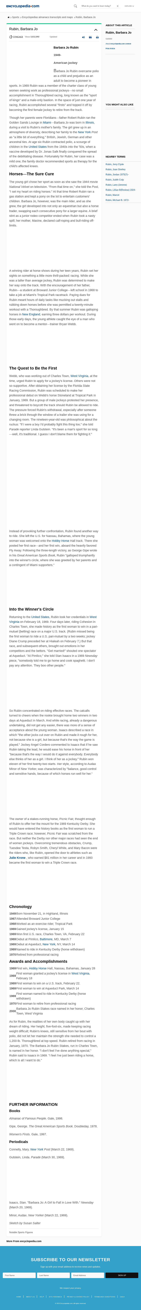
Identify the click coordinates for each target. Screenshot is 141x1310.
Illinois (90, 122)
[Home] (22, 6)
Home (18, 1297)
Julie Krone (17, 857)
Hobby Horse (60, 540)
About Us (30, 1297)
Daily (122, 1297)
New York (84, 132)
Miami (47, 122)
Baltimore (46, 939)
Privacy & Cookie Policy (78, 1297)
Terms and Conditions (104, 1297)
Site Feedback (55, 1297)
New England (31, 314)
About (118, 44)
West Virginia (79, 376)
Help (42, 1297)
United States (38, 146)
